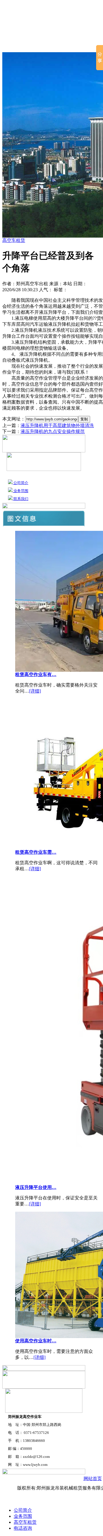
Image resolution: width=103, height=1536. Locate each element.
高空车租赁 (72, 45)
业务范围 (20, 491)
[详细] (35, 691)
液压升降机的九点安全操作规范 (53, 431)
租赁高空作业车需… (35, 852)
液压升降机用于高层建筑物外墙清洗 (57, 425)
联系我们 (20, 499)
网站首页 (13, 45)
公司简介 (41, 45)
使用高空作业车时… (35, 1340)
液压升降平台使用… (35, 1187)
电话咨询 (23, 1528)
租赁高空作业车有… (35, 674)
